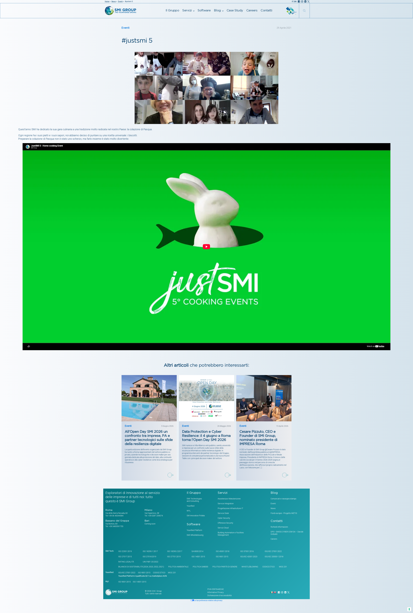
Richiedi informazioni (279, 527)
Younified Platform (194, 530)
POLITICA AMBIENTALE (178, 567)
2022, (156, 567)
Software (204, 10)
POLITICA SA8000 (200, 567)
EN (295, 2)
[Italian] (272, 592)
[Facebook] (299, 1)
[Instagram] (302, 1)
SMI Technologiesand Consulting (194, 500)
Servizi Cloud (223, 528)
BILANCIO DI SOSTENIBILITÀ (130, 567)
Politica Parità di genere (224, 567)
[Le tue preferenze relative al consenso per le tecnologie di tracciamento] (409, 609)
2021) (161, 567)
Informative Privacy (215, 592)
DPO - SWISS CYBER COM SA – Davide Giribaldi (287, 533)
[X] (308, 1)
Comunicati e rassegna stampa (283, 499)
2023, (150, 567)
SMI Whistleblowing (195, 535)
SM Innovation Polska (196, 515)
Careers (251, 10)
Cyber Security (224, 518)
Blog (217, 10)
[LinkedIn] (305, 1)
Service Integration (226, 503)
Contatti (266, 10)
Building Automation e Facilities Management (231, 533)
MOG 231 (283, 567)
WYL (189, 511)
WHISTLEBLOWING (250, 567)
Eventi (120, 1)
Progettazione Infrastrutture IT (230, 508)
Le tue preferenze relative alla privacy (208, 600)
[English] (275, 592)
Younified (190, 506)
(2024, (145, 567)
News (113, 1)
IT (292, 2)
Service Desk (223, 513)
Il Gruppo (172, 10)
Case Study (235, 10)
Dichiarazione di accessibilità (219, 595)
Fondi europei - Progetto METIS (284, 513)
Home (107, 1)
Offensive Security (225, 523)
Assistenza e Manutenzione (229, 499)
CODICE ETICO (268, 567)
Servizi (187, 10)
